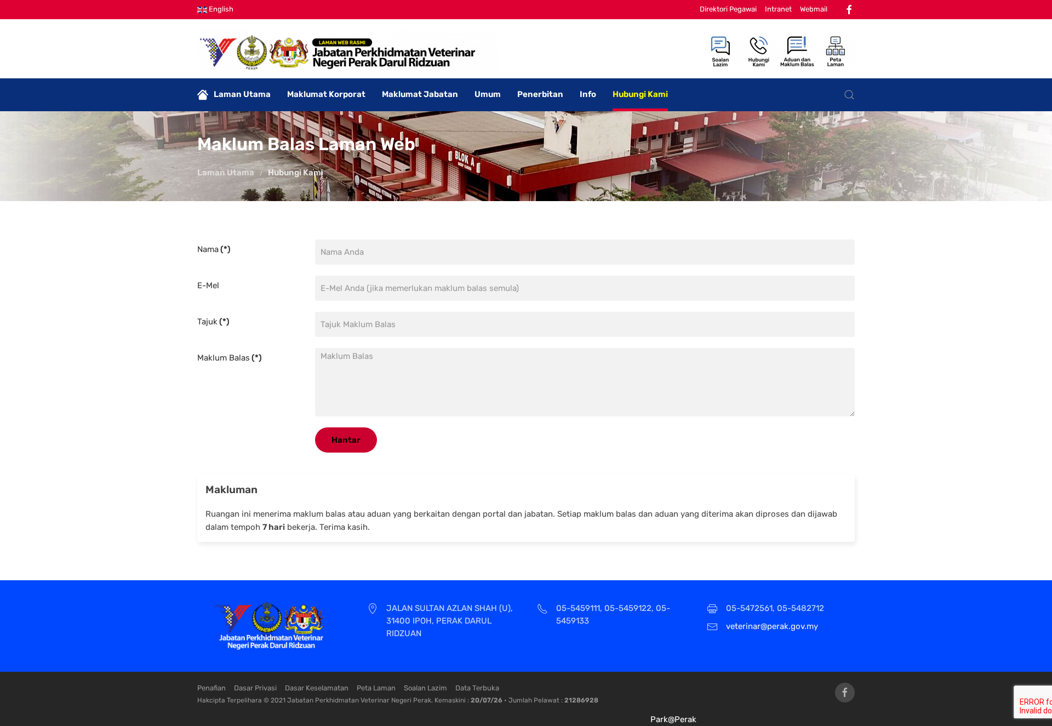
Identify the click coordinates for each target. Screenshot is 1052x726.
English (220, 9)
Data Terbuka (477, 688)
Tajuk (213, 322)
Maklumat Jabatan (420, 94)
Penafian (211, 688)
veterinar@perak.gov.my (772, 626)
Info (588, 94)
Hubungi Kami (640, 94)
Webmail (813, 9)
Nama (214, 249)
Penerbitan (540, 94)
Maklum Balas (229, 358)
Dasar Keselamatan (316, 688)
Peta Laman (376, 688)
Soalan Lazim (425, 688)
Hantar (346, 440)
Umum (487, 94)
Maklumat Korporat (326, 94)
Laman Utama (242, 94)
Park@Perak (673, 719)
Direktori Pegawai (728, 9)
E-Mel (208, 285)
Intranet (778, 9)
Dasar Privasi (255, 688)
